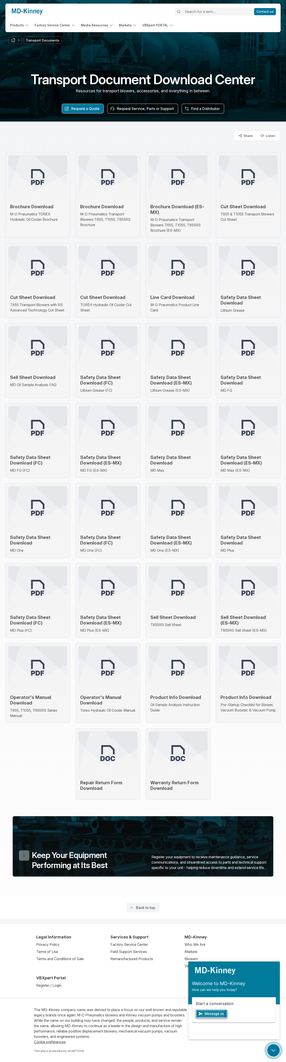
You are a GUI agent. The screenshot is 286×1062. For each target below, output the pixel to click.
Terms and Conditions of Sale (60, 959)
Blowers (191, 959)
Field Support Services (128, 951)
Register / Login (48, 985)
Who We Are (195, 944)
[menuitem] (19, 25)
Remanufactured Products (131, 959)
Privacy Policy (47, 944)
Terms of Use (47, 951)
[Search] (179, 12)
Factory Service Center (129, 944)
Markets (191, 951)
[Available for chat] (273, 1050)
